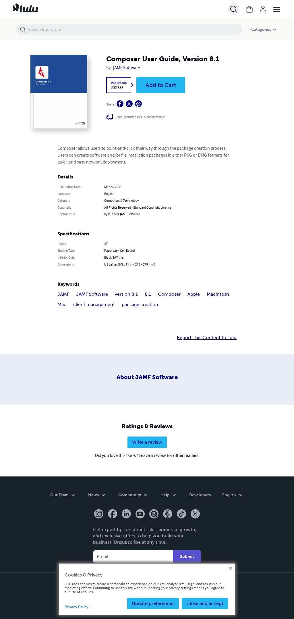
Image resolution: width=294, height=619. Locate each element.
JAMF (63, 294)
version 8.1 (126, 294)
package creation (140, 304)
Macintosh (218, 294)
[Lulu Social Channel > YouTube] (140, 514)
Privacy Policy (76, 607)
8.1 (148, 294)
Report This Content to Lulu (207, 337)
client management (94, 304)
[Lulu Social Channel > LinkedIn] (126, 514)
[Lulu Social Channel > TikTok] (181, 514)
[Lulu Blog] (153, 514)
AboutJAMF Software (147, 377)
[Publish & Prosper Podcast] (167, 514)
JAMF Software (126, 67)
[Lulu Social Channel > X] (195, 514)
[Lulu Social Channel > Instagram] (98, 514)
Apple (193, 294)
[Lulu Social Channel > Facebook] (112, 514)
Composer (169, 294)
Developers (200, 495)
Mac (61, 304)
